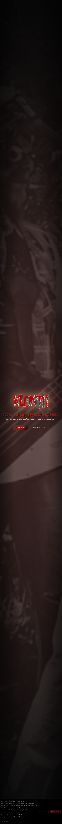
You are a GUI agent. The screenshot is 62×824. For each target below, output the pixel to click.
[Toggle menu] (58, 3)
